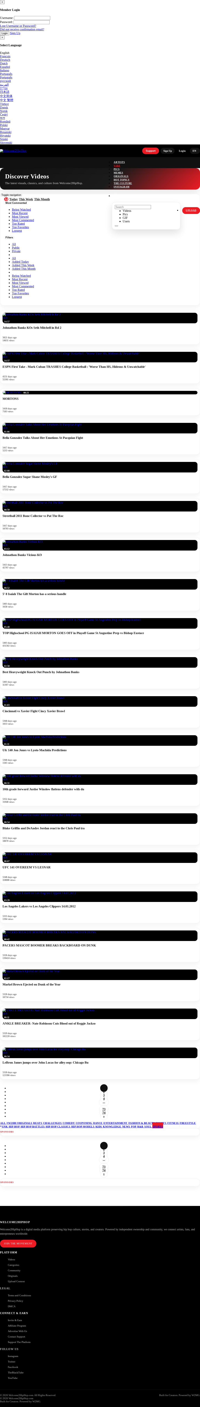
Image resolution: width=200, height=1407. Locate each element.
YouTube (13, 1378)
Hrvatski (5, 135)
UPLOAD (191, 210)
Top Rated (18, 289)
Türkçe (4, 104)
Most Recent (20, 279)
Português (6, 74)
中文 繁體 (6, 100)
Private (16, 251)
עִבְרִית (4, 88)
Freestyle (188, 1123)
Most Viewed (20, 282)
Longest (17, 297)
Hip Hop (14, 1126)
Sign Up (15, 33)
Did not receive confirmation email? (22, 29)
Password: (6, 22)
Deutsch (5, 59)
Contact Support (16, 1336)
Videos (11, 1259)
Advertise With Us (17, 1331)
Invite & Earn (15, 1320)
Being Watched (21, 275)
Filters (9, 237)
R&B (140, 1126)
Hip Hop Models (83, 1126)
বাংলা (2, 118)
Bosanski (5, 132)
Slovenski (6, 142)
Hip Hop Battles (33, 1126)
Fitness (173, 1123)
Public (16, 247)
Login (5, 33)
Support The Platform (19, 1342)
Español (5, 67)
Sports (158, 1126)
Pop (134, 1126)
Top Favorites (20, 293)
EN (194, 150)
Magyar (5, 128)
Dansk (4, 107)
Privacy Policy (15, 1300)
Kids (99, 1126)
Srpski (4, 139)
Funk (4, 1126)
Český (4, 114)
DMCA (11, 1306)
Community (14, 1270)
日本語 (4, 92)
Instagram (121, 186)
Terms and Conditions (19, 1295)
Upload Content (16, 1281)
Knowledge (112, 1126)
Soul (148, 1126)
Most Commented (23, 286)
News (126, 1126)
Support (150, 150)
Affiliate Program (17, 1325)
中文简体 (6, 96)
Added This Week (23, 265)
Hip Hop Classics (58, 1126)
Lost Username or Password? (18, 26)
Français (5, 56)
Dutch (4, 63)
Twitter (11, 1361)
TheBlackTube (16, 1372)
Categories (13, 1265)
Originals (13, 1275)
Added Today (20, 261)
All (14, 244)
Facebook (13, 1367)
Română (5, 121)
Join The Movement (18, 1243)
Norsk (4, 111)
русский (5, 81)
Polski (4, 125)
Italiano (4, 70)
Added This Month (24, 268)
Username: (6, 18)
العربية (4, 84)
